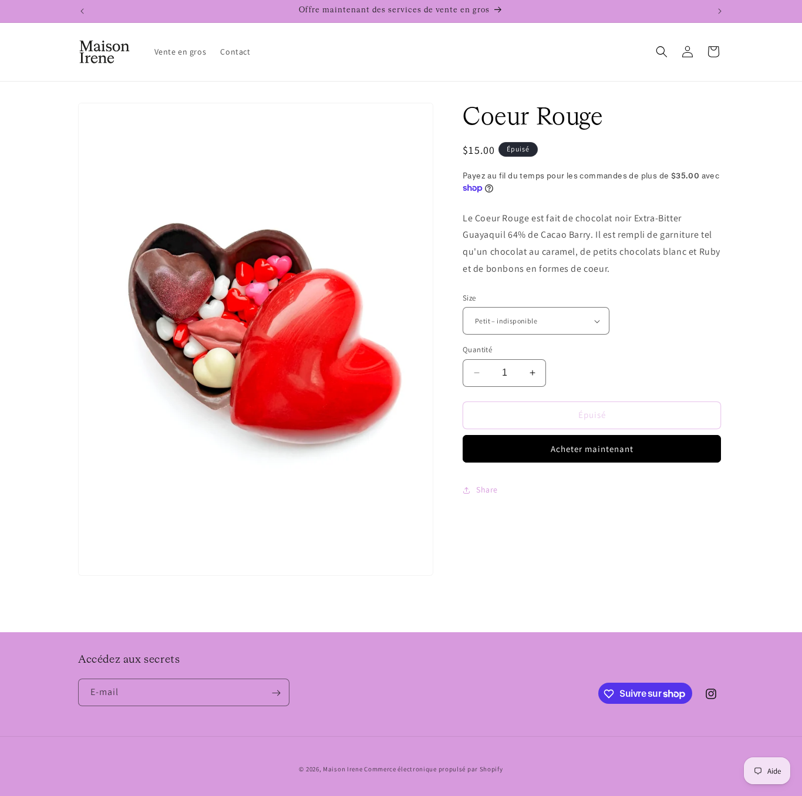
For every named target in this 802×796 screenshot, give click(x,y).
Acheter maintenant (592, 448)
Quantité (477, 350)
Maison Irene (342, 769)
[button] (662, 52)
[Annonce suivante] (720, 11)
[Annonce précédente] (82, 11)
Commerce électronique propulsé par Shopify (433, 769)
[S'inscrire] (276, 693)
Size (469, 298)
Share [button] (487, 489)
